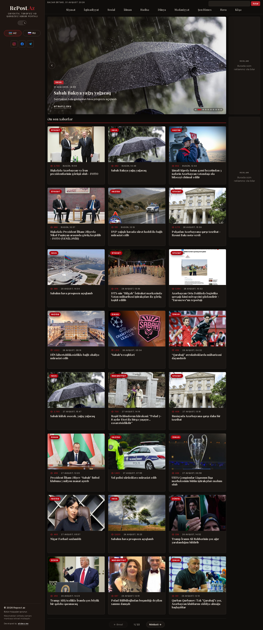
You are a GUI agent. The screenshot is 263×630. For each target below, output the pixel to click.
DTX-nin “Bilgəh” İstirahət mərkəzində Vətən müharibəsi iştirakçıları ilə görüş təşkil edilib (136, 297)
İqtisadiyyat (91, 9)
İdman (128, 9)
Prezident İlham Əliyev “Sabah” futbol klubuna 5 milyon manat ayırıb (74, 479)
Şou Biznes (204, 9)
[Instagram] (14, 44)
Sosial (111, 9)
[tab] (195, 109)
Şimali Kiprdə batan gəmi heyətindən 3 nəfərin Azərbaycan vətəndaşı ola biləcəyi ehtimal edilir (197, 174)
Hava (223, 9)
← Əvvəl (118, 624)
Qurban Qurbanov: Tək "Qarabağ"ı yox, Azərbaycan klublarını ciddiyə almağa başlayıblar (197, 604)
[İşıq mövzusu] (22, 23)
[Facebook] (22, 44)
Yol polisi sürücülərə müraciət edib (134, 477)
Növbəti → (155, 624)
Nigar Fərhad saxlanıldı (65, 539)
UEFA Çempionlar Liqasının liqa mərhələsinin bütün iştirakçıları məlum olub (197, 481)
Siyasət (70, 9)
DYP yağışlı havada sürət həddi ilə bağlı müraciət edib (136, 233)
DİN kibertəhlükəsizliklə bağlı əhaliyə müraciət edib (74, 356)
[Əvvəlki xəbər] (51, 65)
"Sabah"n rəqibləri (123, 355)
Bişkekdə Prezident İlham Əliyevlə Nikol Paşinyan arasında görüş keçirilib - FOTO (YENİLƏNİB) (75, 235)
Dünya (162, 9)
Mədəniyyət (181, 9)
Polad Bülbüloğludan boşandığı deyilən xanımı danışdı (136, 602)
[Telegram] (30, 44)
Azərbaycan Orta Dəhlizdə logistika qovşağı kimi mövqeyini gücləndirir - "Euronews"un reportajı (195, 297)
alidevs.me (23, 623)
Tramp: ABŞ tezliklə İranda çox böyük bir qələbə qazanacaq (74, 602)
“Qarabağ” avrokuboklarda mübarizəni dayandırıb (196, 356)
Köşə (238, 9)
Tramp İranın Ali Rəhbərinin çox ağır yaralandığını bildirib (195, 540)
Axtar (256, 3)
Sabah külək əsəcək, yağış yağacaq (72, 416)
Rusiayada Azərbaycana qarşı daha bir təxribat (196, 417)
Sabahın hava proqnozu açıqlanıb (71, 293)
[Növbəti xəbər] (221, 65)
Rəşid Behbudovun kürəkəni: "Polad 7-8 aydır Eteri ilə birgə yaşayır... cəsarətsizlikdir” (136, 419)
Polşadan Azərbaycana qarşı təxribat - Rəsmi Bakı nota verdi (196, 233)
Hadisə (144, 9)
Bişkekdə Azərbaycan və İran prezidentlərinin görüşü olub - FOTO (74, 172)
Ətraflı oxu (62, 106)
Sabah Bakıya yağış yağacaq (82, 93)
